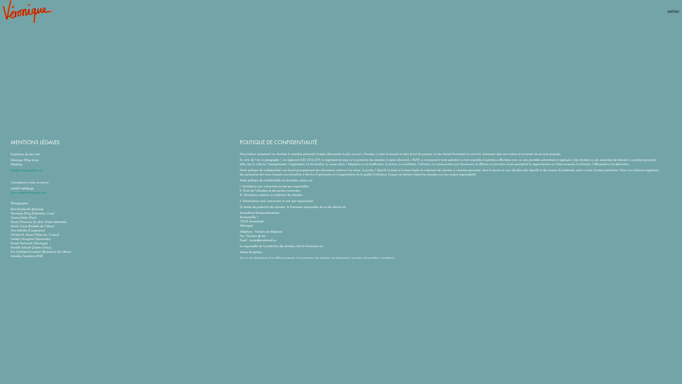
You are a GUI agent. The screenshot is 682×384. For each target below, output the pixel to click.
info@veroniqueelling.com (26, 170)
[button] (670, 11)
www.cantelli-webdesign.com (28, 192)
